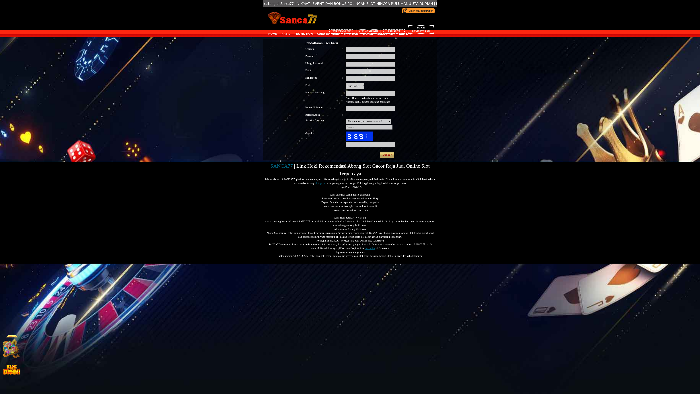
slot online (370, 248)
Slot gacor (320, 183)
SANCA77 (281, 166)
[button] (387, 155)
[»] (418, 10)
